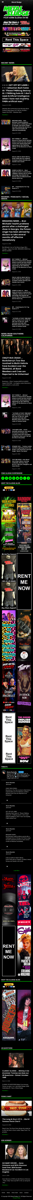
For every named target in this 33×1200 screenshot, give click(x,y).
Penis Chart (15, 1192)
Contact (26, 1192)
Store (21, 1192)
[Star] (21, 478)
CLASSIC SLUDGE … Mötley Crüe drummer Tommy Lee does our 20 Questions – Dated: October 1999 (15, 1074)
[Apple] (17, 478)
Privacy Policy (16, 1198)
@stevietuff (8, 784)
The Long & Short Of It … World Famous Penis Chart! (15, 1120)
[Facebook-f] (2, 478)
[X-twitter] (6, 478)
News (8, 1192)
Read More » (5, 114)
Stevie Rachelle (10, 782)
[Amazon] (28, 478)
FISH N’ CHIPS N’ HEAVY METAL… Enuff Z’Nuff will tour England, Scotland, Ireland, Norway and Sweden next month (21, 159)
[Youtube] (10, 478)
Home (3, 1192)
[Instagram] (13, 478)
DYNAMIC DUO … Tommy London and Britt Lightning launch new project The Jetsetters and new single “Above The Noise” (22, 448)
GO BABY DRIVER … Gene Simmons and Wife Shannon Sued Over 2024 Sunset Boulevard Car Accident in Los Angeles (15, 1167)
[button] (2, 1)
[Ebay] (24, 478)
